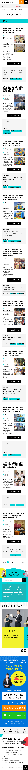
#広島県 (5, 499)
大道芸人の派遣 (7, 133)
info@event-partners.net (9, 723)
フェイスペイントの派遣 (14, 399)
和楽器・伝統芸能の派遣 (16, 130)
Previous (22, 650)
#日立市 (5, 445)
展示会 (11, 78)
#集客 (4, 231)
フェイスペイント (7, 377)
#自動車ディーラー (18, 501)
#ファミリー (6, 125)
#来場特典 (10, 72)
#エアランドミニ (6, 233)
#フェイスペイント (12, 393)
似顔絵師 (10, 323)
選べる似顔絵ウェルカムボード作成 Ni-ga (11, 760)
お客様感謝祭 (6, 130)
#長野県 (8, 231)
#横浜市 (5, 74)
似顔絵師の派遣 (18, 78)
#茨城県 (13, 445)
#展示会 (20, 70)
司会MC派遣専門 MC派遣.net (8, 758)
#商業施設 (10, 179)
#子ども (10, 235)
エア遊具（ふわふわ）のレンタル (7, 429)
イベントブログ (14, 9)
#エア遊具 (15, 179)
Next (23, 562)
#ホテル (16, 551)
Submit (24, 580)
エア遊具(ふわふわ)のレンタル (15, 187)
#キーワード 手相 (7, 549)
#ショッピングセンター (8, 177)
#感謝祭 (5, 289)
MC (3, 589)
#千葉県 (20, 72)
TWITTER (7, 589)
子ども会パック (19, 594)
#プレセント (6, 70)
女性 (8, 594)
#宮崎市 (20, 177)
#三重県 (13, 289)
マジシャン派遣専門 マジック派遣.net (10, 752)
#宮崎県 (5, 179)
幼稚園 (4, 596)
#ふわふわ (21, 179)
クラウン (16, 592)
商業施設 (5, 399)
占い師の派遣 (17, 555)
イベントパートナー (5, 9)
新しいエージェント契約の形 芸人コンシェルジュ (12, 762)
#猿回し (15, 123)
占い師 (4, 536)
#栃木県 (9, 339)
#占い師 (21, 551)
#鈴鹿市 (14, 287)
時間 (11, 596)
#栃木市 (5, 337)
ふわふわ (13, 589)
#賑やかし (20, 391)
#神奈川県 (15, 72)
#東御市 (13, 231)
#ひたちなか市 (6, 551)
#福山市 (5, 501)
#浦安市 (5, 391)
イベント (19, 589)
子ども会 (12, 594)
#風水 (13, 549)
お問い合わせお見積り (21, 2)
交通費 (20, 592)
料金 (8, 596)
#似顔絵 (16, 70)
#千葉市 (11, 70)
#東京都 (5, 72)
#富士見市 (5, 123)
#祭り (11, 125)
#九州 (4, 181)
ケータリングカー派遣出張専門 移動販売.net (11, 750)
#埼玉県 (19, 123)
